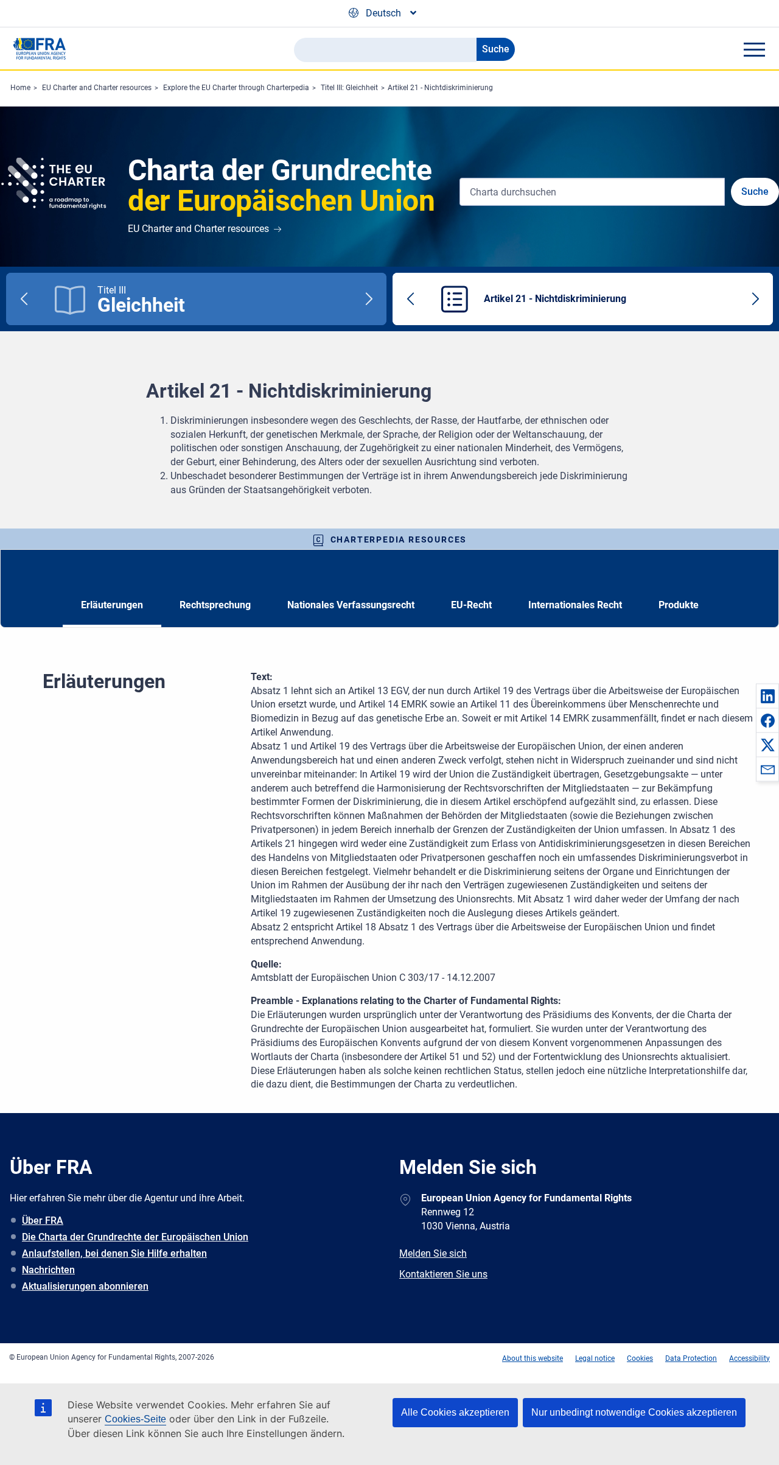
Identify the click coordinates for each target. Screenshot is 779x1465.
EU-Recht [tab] (471, 605)
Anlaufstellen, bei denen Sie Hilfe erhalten (114, 1253)
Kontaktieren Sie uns (443, 1274)
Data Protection (691, 1358)
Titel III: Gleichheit (349, 87)
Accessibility (749, 1358)
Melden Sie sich (433, 1253)
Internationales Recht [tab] (575, 605)
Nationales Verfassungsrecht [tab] (350, 605)
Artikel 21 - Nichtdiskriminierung (440, 87)
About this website (532, 1358)
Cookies (640, 1358)
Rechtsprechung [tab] (215, 605)
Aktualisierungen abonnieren (85, 1286)
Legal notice (595, 1358)
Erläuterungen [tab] (112, 605)
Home (20, 87)
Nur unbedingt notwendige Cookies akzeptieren (634, 1412)
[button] (767, 696)
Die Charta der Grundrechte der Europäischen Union (135, 1237)
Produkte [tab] (678, 605)
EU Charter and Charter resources (97, 87)
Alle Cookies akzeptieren (455, 1412)
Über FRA (42, 1220)
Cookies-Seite (135, 1419)
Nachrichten (48, 1270)
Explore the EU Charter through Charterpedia (236, 87)
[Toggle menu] (754, 49)
